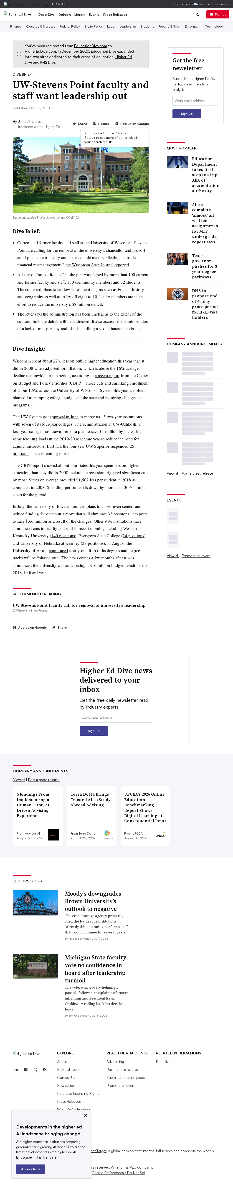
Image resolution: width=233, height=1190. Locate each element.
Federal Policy (70, 26)
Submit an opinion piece (125, 1077)
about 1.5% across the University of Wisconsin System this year (73, 390)
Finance (16, 26)
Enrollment (193, 26)
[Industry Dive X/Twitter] (35, 1069)
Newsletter (65, 1085)
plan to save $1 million (98, 431)
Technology (214, 26)
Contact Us (66, 1077)
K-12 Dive (61, 4)
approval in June (64, 416)
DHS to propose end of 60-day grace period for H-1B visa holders (205, 304)
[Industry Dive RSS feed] (45, 1069)
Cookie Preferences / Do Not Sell (118, 1172)
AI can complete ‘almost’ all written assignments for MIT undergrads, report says (205, 223)
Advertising (115, 1061)
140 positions (63, 535)
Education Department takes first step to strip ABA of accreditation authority (206, 174)
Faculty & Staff (169, 26)
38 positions (93, 543)
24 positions (133, 535)
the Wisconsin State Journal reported (97, 264)
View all (173, 473)
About (62, 1061)
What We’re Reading (73, 1109)
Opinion (64, 14)
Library (79, 14)
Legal (111, 26)
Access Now (30, 1169)
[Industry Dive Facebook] (26, 1069)
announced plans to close (88, 506)
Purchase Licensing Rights (78, 1093)
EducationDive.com (90, 46)
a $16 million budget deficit (111, 565)
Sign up (221, 14)
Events (94, 14)
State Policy (94, 26)
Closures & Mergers (40, 26)
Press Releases (115, 14)
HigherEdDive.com (40, 51)
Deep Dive (46, 14)
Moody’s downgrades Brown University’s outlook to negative (93, 901)
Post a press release (197, 473)
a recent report (107, 375)
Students (147, 26)
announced (58, 550)
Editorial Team (68, 1069)
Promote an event (196, 555)
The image (19, 217)
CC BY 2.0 (73, 217)
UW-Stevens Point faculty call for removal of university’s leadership (79, 605)
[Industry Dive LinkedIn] (16, 1069)
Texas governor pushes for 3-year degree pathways (205, 266)
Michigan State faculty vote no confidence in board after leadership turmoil (96, 968)
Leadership (128, 26)
